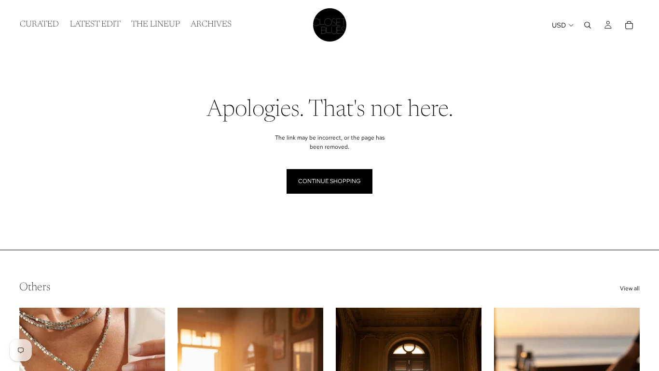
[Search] (587, 25)
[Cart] (629, 25)
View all (630, 288)
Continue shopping (329, 181)
